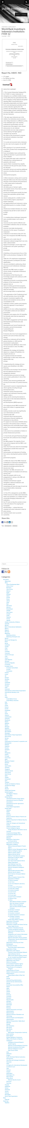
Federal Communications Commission (15, 972)
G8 (5, 676)
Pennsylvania (9, 1058)
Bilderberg (7, 633)
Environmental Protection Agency (14, 963)
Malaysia (7, 723)
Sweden (7, 777)
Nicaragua (7, 733)
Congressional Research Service (14, 834)
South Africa (8, 772)
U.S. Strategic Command (14, 916)
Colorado (8, 831)
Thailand (7, 782)
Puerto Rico (8, 757)
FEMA (7, 977)
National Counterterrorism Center (16, 1047)
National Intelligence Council (15, 1048)
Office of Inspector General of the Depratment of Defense (16, 877)
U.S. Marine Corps (12, 898)
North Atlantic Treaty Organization (13, 735)
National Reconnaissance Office (15, 870)
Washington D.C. (10, 1075)
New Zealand (8, 731)
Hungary (7, 686)
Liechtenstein (8, 717)
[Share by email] (12, 522)
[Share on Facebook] (3, 522)
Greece (6, 681)
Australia (7, 623)
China (6, 650)
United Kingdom (9, 792)
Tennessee (8, 1062)
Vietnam (7, 1093)
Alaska (8, 811)
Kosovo (7, 707)
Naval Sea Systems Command (17, 903)
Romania (7, 762)
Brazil (6, 641)
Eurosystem (9, 671)
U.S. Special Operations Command (16, 914)
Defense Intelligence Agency (15, 851)
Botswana (8, 587)
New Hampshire (10, 1026)
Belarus (6, 628)
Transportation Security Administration (17, 939)
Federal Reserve (10, 973)
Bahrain (7, 625)
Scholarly (7, 767)
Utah (7, 1068)
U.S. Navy (10, 900)
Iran (6, 694)
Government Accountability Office (14, 985)
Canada (6, 646)
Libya (7, 602)
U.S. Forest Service (12, 841)
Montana (8, 1008)
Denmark (7, 661)
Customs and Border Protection (16, 929)
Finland (7, 672)
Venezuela (7, 1089)
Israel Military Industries (12, 700)
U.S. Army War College (13, 888)
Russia (6, 764)
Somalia (8, 614)
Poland (6, 754)
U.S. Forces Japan (12, 895)
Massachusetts (10, 999)
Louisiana (8, 996)
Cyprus (6, 658)
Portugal (7, 756)
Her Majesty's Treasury (11, 793)
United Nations (8, 797)
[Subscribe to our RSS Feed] (9, 571)
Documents (6, 579)
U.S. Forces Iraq (11, 893)
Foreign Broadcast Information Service (17, 829)
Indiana (8, 991)
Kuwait (6, 708)
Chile (6, 648)
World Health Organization (13, 806)
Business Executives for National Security (16, 820)
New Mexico (9, 1029)
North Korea (8, 736)
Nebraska (8, 1022)
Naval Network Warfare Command (18, 901)
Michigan (7, 726)
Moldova (7, 728)
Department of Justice (11, 945)
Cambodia (7, 645)
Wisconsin (8, 1081)
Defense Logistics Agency (14, 852)
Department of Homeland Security (14, 928)
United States (8, 808)
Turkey (6, 787)
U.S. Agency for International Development (16, 1065)
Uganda (8, 620)
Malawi (6, 721)
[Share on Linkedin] (10, 522)
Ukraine (7, 788)
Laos (6, 712)
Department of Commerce (12, 843)
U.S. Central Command (13, 890)
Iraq (6, 695)
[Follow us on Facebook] (3, 571)
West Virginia (9, 1076)
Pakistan (7, 744)
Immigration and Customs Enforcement (17, 934)
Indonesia (5, 27)
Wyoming (8, 1083)
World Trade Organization (11, 1096)
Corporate (7, 653)
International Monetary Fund (12, 692)
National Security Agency (14, 872)
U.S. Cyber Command (15, 918)
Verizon (7, 1091)
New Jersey (9, 1027)
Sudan (8, 615)
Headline (7, 1102)
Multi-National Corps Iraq (14, 864)
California (8, 821)
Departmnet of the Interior (12, 960)
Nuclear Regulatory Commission (14, 1037)
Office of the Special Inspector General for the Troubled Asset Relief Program (17, 956)
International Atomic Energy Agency (15, 798)
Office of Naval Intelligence (16, 905)
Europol (8, 669)
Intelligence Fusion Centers (15, 936)
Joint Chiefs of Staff (12, 859)
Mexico (6, 725)
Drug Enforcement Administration (16, 947)
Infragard (10, 968)
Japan (6, 703)
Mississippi (9, 1004)
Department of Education (12, 921)
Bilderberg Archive (11, 635)
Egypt (7, 592)
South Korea (8, 774)
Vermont (8, 1070)
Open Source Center (13, 1050)
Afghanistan (8, 581)
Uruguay (7, 1084)
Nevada (8, 1024)
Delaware (8, 838)
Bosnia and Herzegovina (11, 640)
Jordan (6, 705)
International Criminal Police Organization (15, 690)
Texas (7, 1063)
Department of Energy (11, 923)
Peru (6, 751)
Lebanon (7, 715)
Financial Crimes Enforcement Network (17, 952)
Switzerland (8, 779)
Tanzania (8, 617)
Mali (7, 604)
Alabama (8, 810)
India (6, 687)
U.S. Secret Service (12, 941)
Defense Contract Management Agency (17, 849)
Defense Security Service (14, 854)
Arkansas (8, 815)
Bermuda (7, 632)
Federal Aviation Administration (14, 965)
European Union (9, 666)
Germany (7, 679)
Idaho (7, 988)
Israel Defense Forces (11, 699)
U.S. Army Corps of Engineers (15, 887)
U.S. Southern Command (14, 913)
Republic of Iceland (9, 761)
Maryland (8, 998)
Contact (24, 14)
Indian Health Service (13, 926)
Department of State (11, 949)
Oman (6, 739)
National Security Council (14, 1080)
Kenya (8, 599)
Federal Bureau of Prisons (12, 970)
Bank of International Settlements (13, 627)
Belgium (7, 630)
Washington (9, 1073)
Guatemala (7, 682)
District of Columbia (11, 962)
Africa (6, 583)
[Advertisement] (14, 544)
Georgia (7, 677)
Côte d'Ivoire (9, 589)
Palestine (7, 746)
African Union (9, 586)
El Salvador (7, 664)
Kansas (8, 993)
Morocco (8, 607)
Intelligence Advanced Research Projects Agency (16, 1043)
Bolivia (6, 638)
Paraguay (7, 749)
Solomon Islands (9, 771)
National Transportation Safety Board (15, 1021)
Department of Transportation (13, 959)
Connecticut (9, 836)
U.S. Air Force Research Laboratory (16, 883)
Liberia (8, 601)
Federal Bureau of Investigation (14, 967)
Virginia (8, 1071)
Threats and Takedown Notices (12, 784)
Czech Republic (8, 659)
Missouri (8, 1006)
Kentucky (8, 995)
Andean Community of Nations (12, 622)
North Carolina (10, 1034)
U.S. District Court (10, 1066)
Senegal (8, 610)
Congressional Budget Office (13, 833)
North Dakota (9, 1035)
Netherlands (8, 730)
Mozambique (9, 609)
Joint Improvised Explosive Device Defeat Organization (16, 861)
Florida (8, 978)
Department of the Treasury (13, 950)
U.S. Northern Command (14, 910)
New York (8, 1031)
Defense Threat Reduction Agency (16, 856)
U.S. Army (10, 885)
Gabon (8, 596)
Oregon (8, 1055)
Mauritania (9, 605)
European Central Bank (12, 668)
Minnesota (9, 1003)
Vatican (6, 1088)
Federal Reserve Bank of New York (16, 975)
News (4, 1098)
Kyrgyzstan (7, 710)
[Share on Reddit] (7, 522)
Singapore (7, 769)
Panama (7, 748)
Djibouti (8, 591)
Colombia (7, 651)
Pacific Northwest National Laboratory (15, 1057)
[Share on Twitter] (5, 522)
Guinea (8, 597)
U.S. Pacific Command (13, 911)
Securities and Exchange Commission (15, 1060)
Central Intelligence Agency (13, 828)
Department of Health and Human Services (16, 924)
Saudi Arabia (8, 766)
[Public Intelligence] (14, 8)
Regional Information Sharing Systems (17, 937)
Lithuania (7, 718)
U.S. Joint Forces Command (14, 896)
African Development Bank (12, 584)
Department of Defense (12, 844)
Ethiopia (8, 594)
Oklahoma (8, 1053)
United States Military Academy (15, 919)
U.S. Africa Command (13, 880)
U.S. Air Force (11, 882)
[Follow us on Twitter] (6, 571)
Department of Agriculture (12, 839)
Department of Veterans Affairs (15, 857)
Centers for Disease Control (13, 826)
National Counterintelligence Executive (17, 1045)
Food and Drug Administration (14, 980)
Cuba (6, 656)
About (17, 14)
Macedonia (7, 720)
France (6, 674)
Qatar (6, 759)
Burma (6, 643)
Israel (6, 697)
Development (8, 525)
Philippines (7, 753)
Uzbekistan (7, 1086)
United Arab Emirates (10, 790)
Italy (6, 702)
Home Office (9, 795)
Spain (6, 775)
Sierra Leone (9, 612)
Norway (7, 738)
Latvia (6, 713)
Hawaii (8, 986)
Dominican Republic (10, 663)
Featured (7, 1099)
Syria (6, 780)
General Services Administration (14, 981)
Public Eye (5, 1101)
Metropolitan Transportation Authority (17, 1032)
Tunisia (8, 618)
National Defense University (15, 865)
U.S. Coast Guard (12, 892)
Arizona (8, 813)
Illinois (8, 990)
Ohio (7, 1052)
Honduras (7, 684)
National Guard (10, 1013)
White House (9, 1078)
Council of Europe (9, 654)
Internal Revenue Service (14, 954)
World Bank (12, 27)
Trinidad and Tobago (10, 785)
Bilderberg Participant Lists (13, 636)
